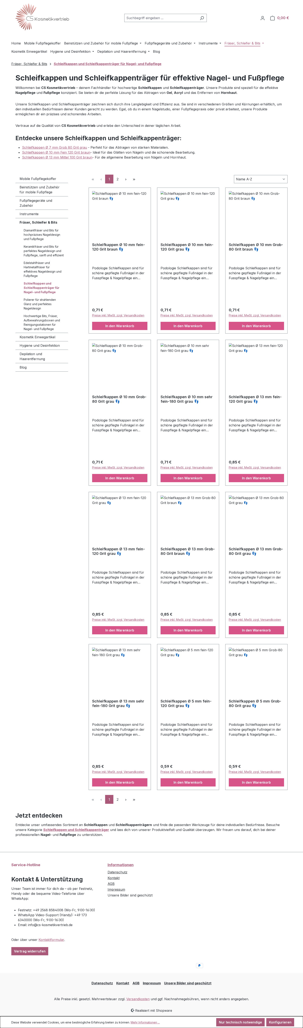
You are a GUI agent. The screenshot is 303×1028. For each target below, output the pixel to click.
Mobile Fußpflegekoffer (38, 179)
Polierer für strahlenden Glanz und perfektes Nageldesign (40, 304)
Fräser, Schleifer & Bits (38, 222)
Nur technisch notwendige (240, 1022)
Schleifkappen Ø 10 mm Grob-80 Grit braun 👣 (256, 247)
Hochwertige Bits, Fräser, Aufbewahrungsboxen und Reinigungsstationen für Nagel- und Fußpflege (42, 322)
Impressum (116, 889)
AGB (111, 884)
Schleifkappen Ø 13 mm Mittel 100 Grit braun (57, 157)
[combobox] (160, 18)
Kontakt (114, 878)
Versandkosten (138, 999)
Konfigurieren (280, 1022)
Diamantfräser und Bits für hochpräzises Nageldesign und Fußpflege (42, 235)
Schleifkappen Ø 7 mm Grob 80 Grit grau (54, 147)
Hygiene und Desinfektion (40, 345)
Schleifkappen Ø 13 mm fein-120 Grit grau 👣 (255, 399)
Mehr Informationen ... (145, 1022)
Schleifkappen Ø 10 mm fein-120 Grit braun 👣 (118, 247)
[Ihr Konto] (263, 18)
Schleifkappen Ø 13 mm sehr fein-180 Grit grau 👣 (118, 703)
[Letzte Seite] (134, 179)
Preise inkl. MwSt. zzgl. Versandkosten (118, 315)
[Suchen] (202, 18)
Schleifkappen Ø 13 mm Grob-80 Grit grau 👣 (256, 551)
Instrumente (29, 214)
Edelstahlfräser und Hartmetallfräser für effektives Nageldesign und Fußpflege (42, 269)
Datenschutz (117, 872)
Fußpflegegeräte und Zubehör (36, 203)
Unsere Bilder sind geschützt (187, 983)
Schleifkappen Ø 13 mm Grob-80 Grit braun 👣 (188, 551)
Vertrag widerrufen (30, 951)
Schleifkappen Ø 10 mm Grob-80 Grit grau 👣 (119, 399)
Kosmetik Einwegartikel (37, 337)
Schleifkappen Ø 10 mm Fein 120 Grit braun (56, 152)
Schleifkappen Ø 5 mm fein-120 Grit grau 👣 (186, 703)
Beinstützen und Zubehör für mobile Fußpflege (40, 189)
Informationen (121, 865)
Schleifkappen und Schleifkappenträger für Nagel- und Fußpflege (41, 288)
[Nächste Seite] (126, 179)
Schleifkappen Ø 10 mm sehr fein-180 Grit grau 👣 (187, 399)
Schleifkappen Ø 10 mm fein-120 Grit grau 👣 (187, 247)
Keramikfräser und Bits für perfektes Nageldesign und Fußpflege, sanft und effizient (44, 251)
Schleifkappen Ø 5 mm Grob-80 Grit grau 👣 (255, 703)
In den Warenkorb (119, 326)
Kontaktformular (51, 940)
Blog (23, 367)
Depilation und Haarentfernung (32, 356)
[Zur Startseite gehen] (42, 17)
